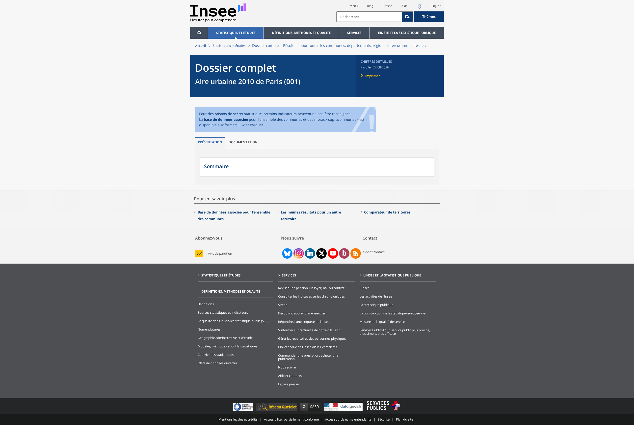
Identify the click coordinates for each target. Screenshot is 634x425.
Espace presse (288, 384)
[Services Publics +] (383, 410)
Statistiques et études (235, 32)
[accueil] (199, 33)
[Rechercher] (407, 16)
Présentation (210, 142)
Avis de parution (220, 253)
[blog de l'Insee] (344, 253)
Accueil (200, 45)
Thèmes (429, 16)
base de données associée (226, 119)
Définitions (206, 304)
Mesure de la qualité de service (382, 321)
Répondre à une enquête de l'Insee (303, 321)
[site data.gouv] (344, 410)
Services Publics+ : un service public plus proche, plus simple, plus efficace (395, 332)
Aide (404, 6)
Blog (370, 6)
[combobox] (390, 16)
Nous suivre (287, 367)
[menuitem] (199, 33)
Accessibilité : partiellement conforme (291, 419)
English (436, 6)
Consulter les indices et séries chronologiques (311, 296)
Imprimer (372, 76)
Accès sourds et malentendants (348, 419)
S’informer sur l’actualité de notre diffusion (309, 330)
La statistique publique (376, 305)
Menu (354, 6)
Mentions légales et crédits (238, 419)
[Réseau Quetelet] (277, 410)
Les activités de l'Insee (376, 296)
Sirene (282, 305)
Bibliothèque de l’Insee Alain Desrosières (307, 347)
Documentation (243, 142)
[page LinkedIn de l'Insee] (310, 253)
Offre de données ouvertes (217, 363)
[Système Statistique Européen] (243, 410)
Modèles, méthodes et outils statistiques (227, 346)
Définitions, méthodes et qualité (301, 32)
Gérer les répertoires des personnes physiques (312, 338)
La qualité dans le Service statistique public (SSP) (233, 321)
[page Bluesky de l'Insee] (286, 253)
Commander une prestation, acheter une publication (308, 357)
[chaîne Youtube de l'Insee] (333, 253)
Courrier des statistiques (216, 354)
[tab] (210, 143)
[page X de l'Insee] (321, 253)
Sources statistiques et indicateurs (223, 312)
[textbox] (369, 16)
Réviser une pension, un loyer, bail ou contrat (311, 288)
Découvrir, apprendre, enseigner (301, 313)
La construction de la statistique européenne (392, 313)
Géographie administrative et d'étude (225, 337)
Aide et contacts (290, 375)
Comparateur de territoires (387, 212)
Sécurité (384, 419)
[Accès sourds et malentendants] (419, 8)
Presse (387, 6)
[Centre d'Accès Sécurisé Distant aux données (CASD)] (310, 410)
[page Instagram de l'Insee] (298, 253)
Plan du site (404, 419)
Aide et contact (374, 252)
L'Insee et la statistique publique (407, 32)
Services (354, 32)
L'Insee (365, 288)
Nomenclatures (209, 329)
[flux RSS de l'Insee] (356, 253)
